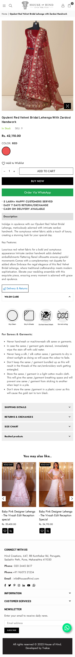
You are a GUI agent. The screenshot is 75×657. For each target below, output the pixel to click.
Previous (3, 498)
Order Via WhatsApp (37, 192)
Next (72, 498)
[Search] (10, 5)
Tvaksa (46, 648)
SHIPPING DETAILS (15, 407)
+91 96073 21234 (23, 572)
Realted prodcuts (14, 436)
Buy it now (37, 181)
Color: (9, 143)
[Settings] (63, 5)
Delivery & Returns (16, 288)
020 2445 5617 (23, 566)
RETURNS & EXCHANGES (19, 417)
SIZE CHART (11, 426)
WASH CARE (12, 296)
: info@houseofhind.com (25, 579)
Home (4, 13)
